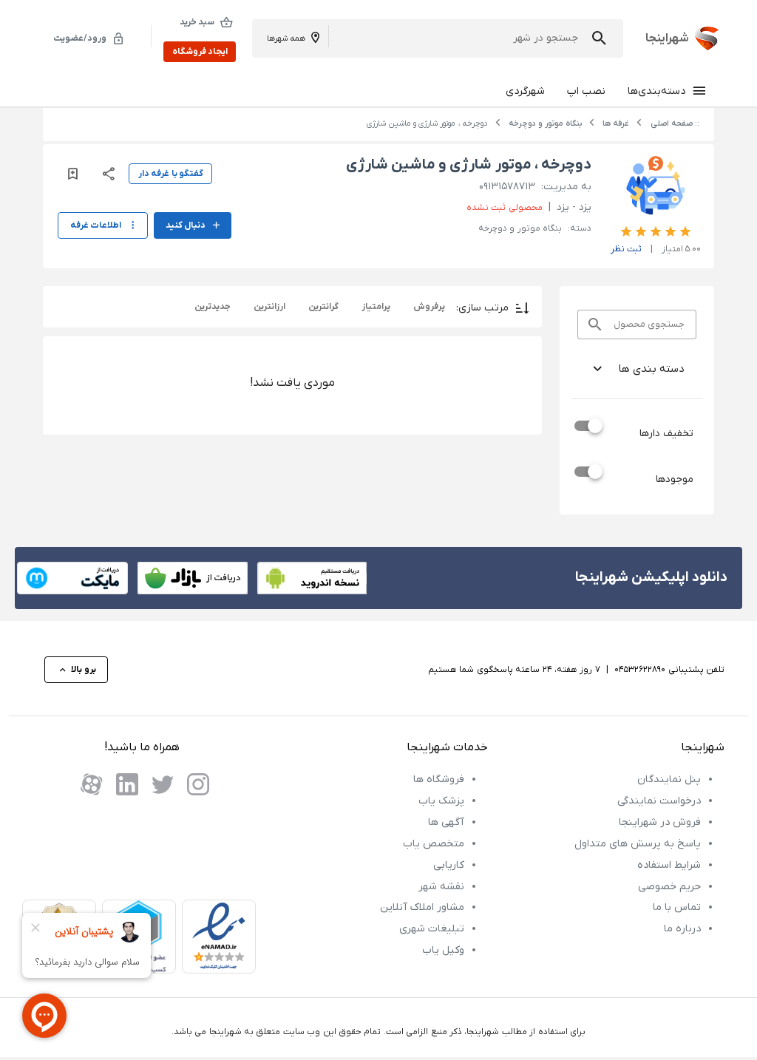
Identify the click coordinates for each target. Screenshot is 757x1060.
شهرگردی (525, 91)
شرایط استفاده (669, 865)
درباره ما (682, 929)
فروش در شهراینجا (660, 822)
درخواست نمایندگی (659, 801)
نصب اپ (586, 91)
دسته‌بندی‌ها (656, 91)
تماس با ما (677, 907)
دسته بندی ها (651, 368)
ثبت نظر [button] (626, 249)
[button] (599, 38)
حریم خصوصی (669, 887)
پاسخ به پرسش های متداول (637, 844)
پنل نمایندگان (669, 779)
